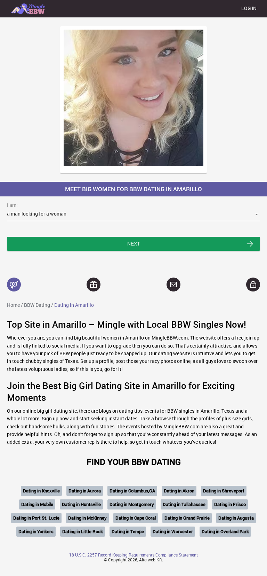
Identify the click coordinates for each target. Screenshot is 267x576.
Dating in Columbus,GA (132, 491)
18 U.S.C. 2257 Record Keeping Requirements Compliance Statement (133, 555)
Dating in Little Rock (82, 531)
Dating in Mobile (37, 504)
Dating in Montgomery (132, 504)
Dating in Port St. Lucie (36, 518)
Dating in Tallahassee (184, 504)
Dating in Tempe (128, 531)
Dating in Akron (179, 491)
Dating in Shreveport (223, 491)
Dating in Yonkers (36, 531)
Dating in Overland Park (225, 531)
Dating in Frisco (230, 504)
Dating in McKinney (87, 518)
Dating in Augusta (236, 518)
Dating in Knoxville (41, 491)
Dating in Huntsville (81, 504)
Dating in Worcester (173, 531)
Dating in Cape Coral (135, 518)
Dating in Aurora (84, 491)
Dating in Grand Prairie (187, 518)
